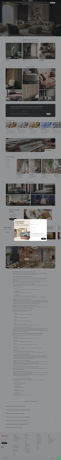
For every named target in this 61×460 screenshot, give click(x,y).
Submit (44, 238)
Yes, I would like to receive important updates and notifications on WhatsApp (38, 233)
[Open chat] (59, 458)
